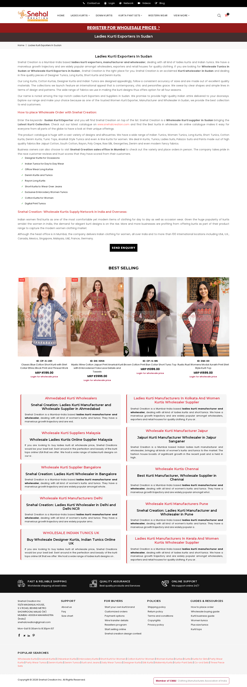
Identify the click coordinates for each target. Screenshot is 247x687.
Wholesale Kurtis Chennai (177, 469)
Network (128, 3)
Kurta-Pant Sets (183, 662)
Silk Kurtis (148, 662)
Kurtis (187, 659)
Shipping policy (156, 607)
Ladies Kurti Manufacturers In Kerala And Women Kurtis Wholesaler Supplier (177, 541)
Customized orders (115, 611)
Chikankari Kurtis (66, 659)
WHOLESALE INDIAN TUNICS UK (71, 533)
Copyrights (154, 620)
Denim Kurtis (55, 662)
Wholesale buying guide (205, 611)
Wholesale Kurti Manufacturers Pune (176, 504)
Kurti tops (196, 629)
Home (61, 15)
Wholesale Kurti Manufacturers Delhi (71, 498)
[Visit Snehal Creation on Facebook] (19, 635)
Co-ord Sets (201, 662)
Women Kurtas (165, 659)
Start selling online (115, 629)
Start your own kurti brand (119, 607)
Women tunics (199, 620)
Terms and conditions (160, 616)
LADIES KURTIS (80, 15)
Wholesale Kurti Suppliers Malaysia (71, 433)
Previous (14, 328)
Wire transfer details (116, 620)
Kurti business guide (202, 616)
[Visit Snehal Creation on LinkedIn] (29, 635)
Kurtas (179, 659)
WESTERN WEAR (158, 15)
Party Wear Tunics (36, 662)
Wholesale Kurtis (27, 659)
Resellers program (115, 624)
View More (181, 15)
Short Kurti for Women (113, 659)
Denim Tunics (72, 662)
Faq (63, 611)
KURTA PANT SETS (130, 15)
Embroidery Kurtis (88, 659)
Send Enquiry (123, 248)
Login (112, 3)
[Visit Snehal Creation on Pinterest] (33, 635)
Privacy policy (155, 624)
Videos (146, 3)
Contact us (93, 3)
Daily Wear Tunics (111, 662)
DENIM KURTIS (104, 15)
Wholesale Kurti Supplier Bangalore (71, 467)
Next (233, 328)
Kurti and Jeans (91, 662)
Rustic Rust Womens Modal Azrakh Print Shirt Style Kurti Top (203, 366)
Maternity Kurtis (164, 662)
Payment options (114, 616)
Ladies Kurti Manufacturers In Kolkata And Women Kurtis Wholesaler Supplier (177, 400)
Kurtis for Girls (200, 659)
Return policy (155, 611)
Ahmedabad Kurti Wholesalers (71, 398)
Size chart (67, 616)
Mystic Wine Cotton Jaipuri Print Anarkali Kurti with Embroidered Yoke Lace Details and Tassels (97, 368)
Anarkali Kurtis (47, 659)
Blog (162, 3)
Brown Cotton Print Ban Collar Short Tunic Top (150, 364)
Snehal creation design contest (122, 633)
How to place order (202, 607)
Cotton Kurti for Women (141, 659)
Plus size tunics (199, 624)
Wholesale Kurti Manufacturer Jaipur (177, 431)
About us (66, 607)
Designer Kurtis (132, 662)
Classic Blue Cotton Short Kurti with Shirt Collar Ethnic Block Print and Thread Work (44, 366)
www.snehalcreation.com (113, 124)
